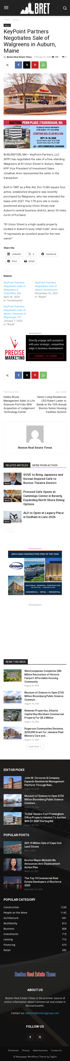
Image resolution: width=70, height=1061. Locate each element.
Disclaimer (13, 1050)
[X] (26, 65)
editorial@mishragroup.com (42, 1013)
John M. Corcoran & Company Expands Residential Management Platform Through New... (44, 781)
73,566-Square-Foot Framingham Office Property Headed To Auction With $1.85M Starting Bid (45, 818)
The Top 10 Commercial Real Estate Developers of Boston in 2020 (42, 882)
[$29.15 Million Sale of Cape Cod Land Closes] (13, 847)
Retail (16, 19)
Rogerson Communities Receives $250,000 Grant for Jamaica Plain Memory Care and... (44, 732)
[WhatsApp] (43, 65)
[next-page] (11, 530)
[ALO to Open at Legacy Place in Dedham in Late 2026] (13, 517)
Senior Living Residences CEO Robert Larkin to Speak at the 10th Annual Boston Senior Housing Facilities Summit (51, 404)
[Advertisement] (35, 629)
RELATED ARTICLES (17, 465)
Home (7, 19)
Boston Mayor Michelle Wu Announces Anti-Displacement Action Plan (42, 864)
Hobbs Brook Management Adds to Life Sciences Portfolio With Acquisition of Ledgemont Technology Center (19, 404)
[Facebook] (18, 65)
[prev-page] (6, 530)
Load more (33, 746)
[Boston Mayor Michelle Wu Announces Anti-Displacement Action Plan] (13, 864)
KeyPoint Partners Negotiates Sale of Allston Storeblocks (46, 286)
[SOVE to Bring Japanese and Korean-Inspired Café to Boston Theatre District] (13, 479)
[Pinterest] (35, 65)
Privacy (25, 1050)
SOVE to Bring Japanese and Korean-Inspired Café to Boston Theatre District (43, 479)
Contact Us (56, 1050)
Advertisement (40, 1050)
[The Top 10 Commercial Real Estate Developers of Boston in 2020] (13, 882)
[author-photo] (35, 442)
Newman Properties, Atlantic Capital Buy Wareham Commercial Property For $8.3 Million (44, 714)
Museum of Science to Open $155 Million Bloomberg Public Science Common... (44, 696)
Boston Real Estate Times (19, 57)
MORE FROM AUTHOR (44, 465)
